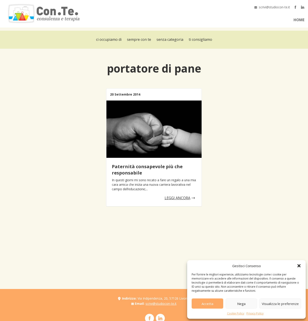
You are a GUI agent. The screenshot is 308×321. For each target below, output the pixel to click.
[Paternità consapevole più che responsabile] (153, 129)
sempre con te (139, 39)
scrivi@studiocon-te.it (274, 7)
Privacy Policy (255, 313)
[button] (299, 266)
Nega (241, 303)
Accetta (207, 303)
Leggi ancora (177, 197)
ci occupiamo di (109, 39)
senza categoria (169, 39)
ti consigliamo (200, 39)
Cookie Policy (235, 313)
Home (299, 19)
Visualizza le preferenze (280, 303)
